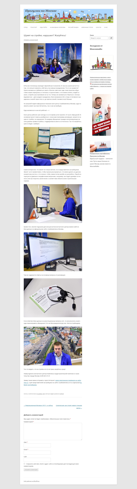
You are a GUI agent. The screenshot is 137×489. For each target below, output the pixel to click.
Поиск (92, 35)
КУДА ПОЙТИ (43, 27)
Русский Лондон (73, 27)
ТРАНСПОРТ (33, 27)
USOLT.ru (98, 27)
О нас (106, 27)
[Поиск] (111, 38)
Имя (26, 442)
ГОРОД (25, 27)
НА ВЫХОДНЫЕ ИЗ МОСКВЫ (57, 27)
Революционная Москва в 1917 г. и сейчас (38, 405)
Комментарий (29, 422)
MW (52, 394)
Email (26, 449)
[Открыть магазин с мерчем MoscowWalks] (101, 115)
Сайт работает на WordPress (31, 481)
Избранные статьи (87, 27)
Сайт (25, 457)
